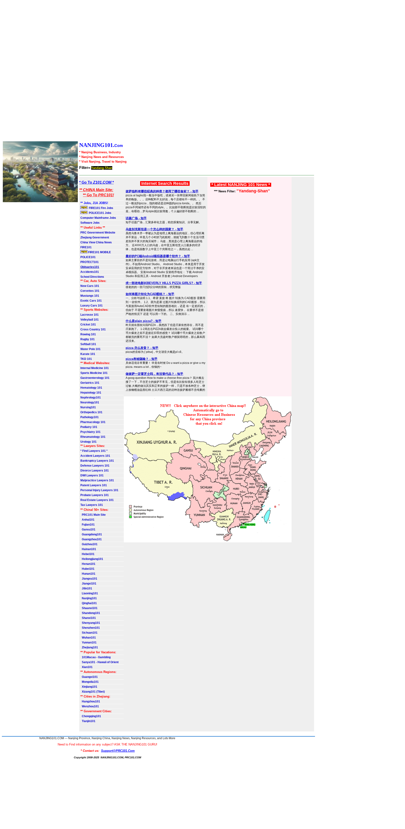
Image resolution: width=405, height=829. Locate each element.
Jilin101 (86, 588)
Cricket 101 (88, 324)
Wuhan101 (88, 637)
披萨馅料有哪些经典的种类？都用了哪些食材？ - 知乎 (162, 191)
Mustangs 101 (89, 295)
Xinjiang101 (88, 686)
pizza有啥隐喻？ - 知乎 (142, 359)
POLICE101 (88, 257)
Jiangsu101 (88, 578)
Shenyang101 (90, 622)
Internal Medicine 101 (94, 368)
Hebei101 (87, 554)
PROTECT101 (89, 262)
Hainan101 (88, 549)
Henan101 (87, 564)
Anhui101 (87, 519)
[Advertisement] (140, 71)
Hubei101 (87, 568)
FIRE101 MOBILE (99, 252)
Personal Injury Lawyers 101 (99, 490)
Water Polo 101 (90, 349)
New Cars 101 (89, 286)
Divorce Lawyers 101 (94, 470)
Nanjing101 (88, 598)
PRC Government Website (97, 232)
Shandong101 (90, 613)
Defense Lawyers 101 (94, 465)
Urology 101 (88, 441)
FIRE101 (86, 247)
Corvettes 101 (89, 290)
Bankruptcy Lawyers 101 (97, 460)
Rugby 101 (87, 339)
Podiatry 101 (88, 427)
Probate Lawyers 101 (94, 495)
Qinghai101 (88, 603)
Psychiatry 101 (90, 432)
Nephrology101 (90, 397)
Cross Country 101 (93, 329)
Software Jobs (90, 222)
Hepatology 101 (90, 392)
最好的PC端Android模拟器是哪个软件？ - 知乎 (158, 256)
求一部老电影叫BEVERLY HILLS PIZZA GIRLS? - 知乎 (164, 283)
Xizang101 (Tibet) (92, 691)
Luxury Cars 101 (91, 305)
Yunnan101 (88, 642)
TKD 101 (86, 359)
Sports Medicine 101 (94, 373)
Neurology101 (89, 402)
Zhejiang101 (89, 647)
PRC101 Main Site (93, 514)
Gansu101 (87, 529)
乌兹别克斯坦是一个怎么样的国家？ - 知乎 (154, 229)
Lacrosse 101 (89, 314)
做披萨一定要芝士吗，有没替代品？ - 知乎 (154, 374)
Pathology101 (89, 417)
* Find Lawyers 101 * (94, 451)
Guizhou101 (89, 544)
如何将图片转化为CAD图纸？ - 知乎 (150, 294)
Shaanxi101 (89, 608)
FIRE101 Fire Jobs (100, 208)
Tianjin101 (87, 721)
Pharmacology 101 (92, 422)
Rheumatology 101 (92, 436)
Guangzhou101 (91, 539)
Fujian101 (87, 524)
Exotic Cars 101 (91, 300)
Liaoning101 (89, 593)
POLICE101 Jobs (99, 213)
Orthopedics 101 (91, 412)
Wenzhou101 (89, 706)
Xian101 (86, 667)
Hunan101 (87, 573)
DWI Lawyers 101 (92, 475)
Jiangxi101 (88, 583)
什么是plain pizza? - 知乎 (143, 321)
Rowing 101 (88, 334)
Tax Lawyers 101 (91, 505)
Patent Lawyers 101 (93, 485)
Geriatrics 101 (89, 382)
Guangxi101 (89, 677)
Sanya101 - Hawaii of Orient (99, 662)
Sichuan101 (89, 632)
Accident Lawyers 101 (95, 455)
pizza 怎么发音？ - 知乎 (142, 348)
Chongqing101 (90, 716)
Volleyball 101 (89, 319)
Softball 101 (88, 344)
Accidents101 (89, 272)
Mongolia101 (89, 681)
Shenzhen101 (90, 627)
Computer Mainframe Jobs (98, 217)
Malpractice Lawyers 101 (97, 480)
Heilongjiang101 (91, 559)
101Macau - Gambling (95, 657)
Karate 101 (87, 354)
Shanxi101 (88, 618)
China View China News (96, 242)
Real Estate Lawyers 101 (97, 500)
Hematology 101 (91, 387)
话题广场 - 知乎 (136, 218)
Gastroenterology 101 (94, 378)
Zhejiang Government (94, 237)
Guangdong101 (91, 534)
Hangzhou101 (90, 701)
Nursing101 (88, 407)
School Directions (92, 276)
